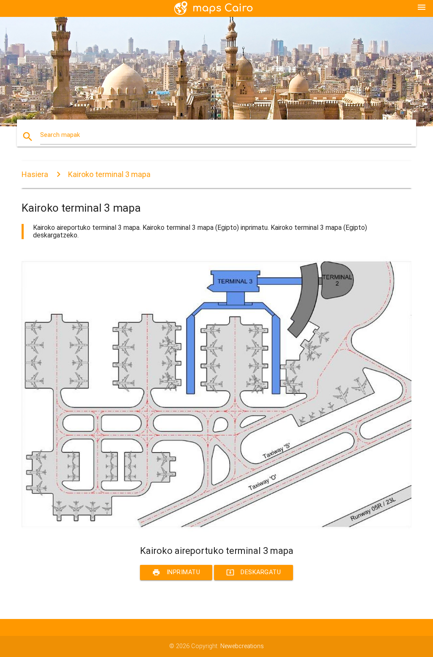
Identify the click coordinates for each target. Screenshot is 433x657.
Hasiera (35, 174)
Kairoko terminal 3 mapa (109, 174)
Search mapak (60, 135)
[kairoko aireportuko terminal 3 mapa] (216, 530)
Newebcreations (242, 646)
